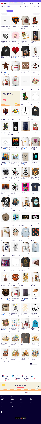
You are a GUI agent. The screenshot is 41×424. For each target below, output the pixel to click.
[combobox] (16, 4)
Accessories (32, 6)
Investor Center (12, 399)
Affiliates (11, 402)
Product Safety (22, 403)
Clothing (6, 6)
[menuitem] (2, 7)
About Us (11, 398)
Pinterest (32, 403)
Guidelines (21, 402)
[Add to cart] (9, 28)
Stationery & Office (37, 6)
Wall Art (18, 6)
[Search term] (21, 4)
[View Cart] (39, 4)
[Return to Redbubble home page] (4, 3)
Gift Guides (2, 398)
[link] (9, 11)
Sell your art (11, 403)
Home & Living (22, 6)
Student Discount (3, 403)
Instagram (32, 398)
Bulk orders (2, 407)
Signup (2, 406)
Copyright (21, 405)
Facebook (32, 399)
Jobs (10, 405)
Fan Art (2, 399)
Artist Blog (11, 406)
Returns (21, 399)
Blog (1, 402)
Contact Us (21, 406)
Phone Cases (14, 6)
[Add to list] (9, 26)
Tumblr (32, 402)
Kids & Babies (27, 6)
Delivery (21, 398)
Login (2, 405)
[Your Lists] (37, 4)
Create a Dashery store (13, 407)
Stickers (10, 6)
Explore (2, 6)
